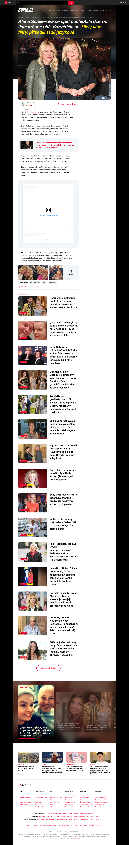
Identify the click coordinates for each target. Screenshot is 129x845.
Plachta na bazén (47, 816)
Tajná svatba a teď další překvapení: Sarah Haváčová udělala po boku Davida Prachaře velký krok (63, 452)
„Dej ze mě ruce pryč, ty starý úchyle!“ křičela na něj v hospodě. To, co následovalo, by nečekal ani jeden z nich (63, 329)
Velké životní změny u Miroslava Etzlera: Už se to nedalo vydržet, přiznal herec (63, 524)
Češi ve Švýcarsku (85, 802)
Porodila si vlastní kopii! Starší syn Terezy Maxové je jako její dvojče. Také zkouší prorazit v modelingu (63, 599)
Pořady (65, 10)
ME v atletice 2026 (54, 802)
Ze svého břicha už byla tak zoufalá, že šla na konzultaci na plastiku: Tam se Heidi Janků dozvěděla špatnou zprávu (63, 576)
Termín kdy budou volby (26, 802)
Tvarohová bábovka (70, 802)
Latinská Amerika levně (86, 804)
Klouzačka (69, 816)
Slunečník (63, 816)
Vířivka (96, 816)
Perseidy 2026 (65, 813)
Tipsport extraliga (54, 800)
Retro (82, 10)
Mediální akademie (51, 825)
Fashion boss (98, 10)
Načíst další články (48, 668)
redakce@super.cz (75, 838)
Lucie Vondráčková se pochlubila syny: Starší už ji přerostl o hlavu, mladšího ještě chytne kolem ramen (63, 427)
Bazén (40, 816)
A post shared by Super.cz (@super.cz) (48, 240)
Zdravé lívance (69, 800)
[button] (64, 69)
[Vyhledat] (71, 3)
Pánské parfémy (100, 819)
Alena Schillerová (32, 112)
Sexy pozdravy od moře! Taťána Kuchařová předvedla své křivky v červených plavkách (64, 499)
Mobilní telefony (41, 819)
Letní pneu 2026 (99, 795)
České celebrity (23, 282)
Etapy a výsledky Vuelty (41, 797)
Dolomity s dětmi (84, 807)
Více (107, 10)
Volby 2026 (22, 795)
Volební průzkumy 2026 (26, 797)
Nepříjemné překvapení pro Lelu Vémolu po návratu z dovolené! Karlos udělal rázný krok (64, 303)
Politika (56, 10)
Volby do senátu (24, 804)
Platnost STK (98, 807)
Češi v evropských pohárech (86, 813)
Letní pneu (69, 819)
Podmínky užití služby (63, 825)
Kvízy (89, 10)
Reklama (36, 825)
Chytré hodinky (91, 819)
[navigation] (2, 2)
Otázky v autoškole (100, 804)
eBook (62, 104)
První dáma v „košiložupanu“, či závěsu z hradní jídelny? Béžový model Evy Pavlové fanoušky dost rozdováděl (63, 404)
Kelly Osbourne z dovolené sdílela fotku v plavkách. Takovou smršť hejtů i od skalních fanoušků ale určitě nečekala (64, 355)
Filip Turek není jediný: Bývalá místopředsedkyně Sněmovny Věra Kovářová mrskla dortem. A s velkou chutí (64, 551)
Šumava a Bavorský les (86, 800)
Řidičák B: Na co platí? (101, 802)
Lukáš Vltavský (30, 103)
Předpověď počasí (56, 813)
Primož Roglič (38, 804)
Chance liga (53, 795)
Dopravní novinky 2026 (101, 800)
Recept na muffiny (69, 797)
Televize (73, 10)
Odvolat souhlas (83, 825)
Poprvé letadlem (84, 797)
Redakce (42, 825)
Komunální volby (24, 807)
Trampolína (56, 816)
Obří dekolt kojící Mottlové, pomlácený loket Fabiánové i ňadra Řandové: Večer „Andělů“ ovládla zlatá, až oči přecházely (63, 379)
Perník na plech (69, 807)
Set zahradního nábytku (79, 816)
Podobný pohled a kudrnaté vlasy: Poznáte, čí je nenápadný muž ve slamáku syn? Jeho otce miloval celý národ (64, 625)
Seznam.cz (122, 2)
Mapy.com (47, 813)
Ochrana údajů (74, 825)
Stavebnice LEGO (50, 819)
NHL (51, 807)
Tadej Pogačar (38, 802)
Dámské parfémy (60, 819)
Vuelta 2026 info (39, 795)
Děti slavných (52, 282)
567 (75, 104)
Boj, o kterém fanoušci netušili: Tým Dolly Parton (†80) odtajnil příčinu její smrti (63, 475)
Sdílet (69, 104)
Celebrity (47, 10)
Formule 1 (52, 804)
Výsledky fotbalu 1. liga (56, 797)
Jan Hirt (37, 800)
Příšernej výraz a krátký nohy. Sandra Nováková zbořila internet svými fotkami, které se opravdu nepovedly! (63, 648)
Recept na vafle (69, 804)
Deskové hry (76, 819)
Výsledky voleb (23, 800)
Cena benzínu (74, 813)
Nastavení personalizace (95, 825)
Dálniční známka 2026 (101, 797)
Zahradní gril (90, 816)
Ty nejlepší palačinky (70, 795)
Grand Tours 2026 (39, 807)
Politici (44, 282)
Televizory (83, 819)
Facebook (29, 825)
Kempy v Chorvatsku (85, 795)
